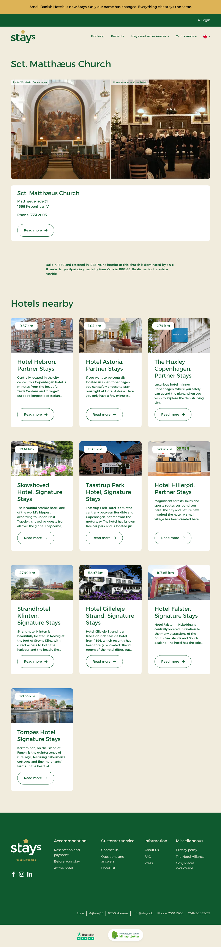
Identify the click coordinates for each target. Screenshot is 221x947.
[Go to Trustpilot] (85, 936)
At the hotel (63, 868)
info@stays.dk (143, 913)
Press (148, 863)
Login (205, 20)
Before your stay (67, 861)
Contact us (109, 850)
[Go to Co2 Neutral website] (125, 936)
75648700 (175, 913)
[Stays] (23, 36)
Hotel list (108, 868)
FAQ (147, 857)
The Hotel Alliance (190, 857)
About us (151, 850)
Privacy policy (186, 850)
